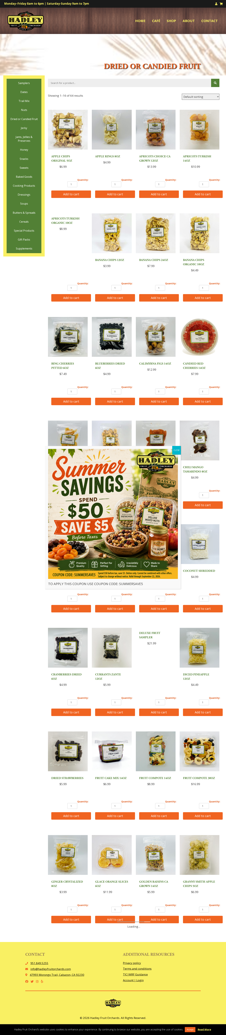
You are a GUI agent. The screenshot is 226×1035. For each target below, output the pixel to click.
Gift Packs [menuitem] (24, 239)
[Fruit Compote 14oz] (156, 752)
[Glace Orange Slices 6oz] (112, 855)
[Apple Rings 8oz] (112, 130)
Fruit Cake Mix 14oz (111, 778)
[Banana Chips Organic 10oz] (199, 234)
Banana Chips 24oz (153, 260)
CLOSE (177, 450)
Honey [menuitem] (24, 150)
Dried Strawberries (67, 778)
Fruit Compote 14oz (155, 778)
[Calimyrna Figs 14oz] (156, 337)
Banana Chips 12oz (109, 260)
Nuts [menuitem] (24, 110)
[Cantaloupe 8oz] (68, 441)
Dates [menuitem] (24, 92)
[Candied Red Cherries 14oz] (199, 337)
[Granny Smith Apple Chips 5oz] (199, 855)
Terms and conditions (137, 969)
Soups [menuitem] (24, 203)
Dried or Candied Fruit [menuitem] (24, 119)
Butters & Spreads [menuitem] (24, 213)
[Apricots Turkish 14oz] (199, 130)
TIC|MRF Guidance (135, 974)
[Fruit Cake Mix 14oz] (112, 752)
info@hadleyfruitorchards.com (50, 969)
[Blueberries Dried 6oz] (112, 337)
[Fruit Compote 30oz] (199, 752)
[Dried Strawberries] (68, 752)
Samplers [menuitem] (24, 83)
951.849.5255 (39, 963)
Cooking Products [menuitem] (24, 186)
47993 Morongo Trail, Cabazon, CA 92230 (57, 975)
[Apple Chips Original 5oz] (68, 130)
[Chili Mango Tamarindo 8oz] (199, 441)
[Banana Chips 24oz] (156, 234)
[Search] (215, 83)
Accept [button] (190, 1029)
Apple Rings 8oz (107, 156)
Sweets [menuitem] (24, 168)
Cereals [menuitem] (24, 221)
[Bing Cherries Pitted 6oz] (68, 337)
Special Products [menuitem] (24, 230)
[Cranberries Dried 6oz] (68, 648)
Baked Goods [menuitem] (24, 177)
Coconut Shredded (199, 571)
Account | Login (133, 980)
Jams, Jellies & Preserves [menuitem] (24, 139)
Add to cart (71, 194)
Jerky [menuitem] (24, 128)
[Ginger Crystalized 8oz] (68, 855)
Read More (204, 1029)
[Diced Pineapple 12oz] (199, 648)
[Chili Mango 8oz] (156, 441)
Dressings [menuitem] (24, 194)
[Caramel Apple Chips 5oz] (112, 441)
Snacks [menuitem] (24, 159)
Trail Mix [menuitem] (24, 101)
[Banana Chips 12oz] (112, 234)
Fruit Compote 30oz (199, 778)
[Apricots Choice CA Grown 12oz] (156, 130)
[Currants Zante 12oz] (112, 648)
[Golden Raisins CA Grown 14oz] (156, 855)
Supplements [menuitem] (24, 248)
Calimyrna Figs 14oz (155, 363)
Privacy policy (132, 963)
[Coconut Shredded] (199, 544)
